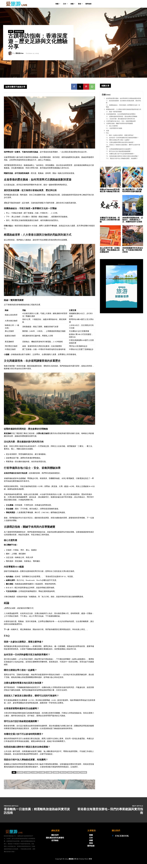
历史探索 (20, 772)
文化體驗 (49, 772)
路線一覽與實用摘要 (115, 111)
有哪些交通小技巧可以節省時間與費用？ (121, 154)
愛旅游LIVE (72, 859)
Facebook (122, 836)
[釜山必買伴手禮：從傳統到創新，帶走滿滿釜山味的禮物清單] (110, 235)
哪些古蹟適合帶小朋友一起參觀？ (119, 140)
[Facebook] (74, 87)
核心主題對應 (113, 126)
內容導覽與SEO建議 (116, 128)
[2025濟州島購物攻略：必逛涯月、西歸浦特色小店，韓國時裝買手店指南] (132, 205)
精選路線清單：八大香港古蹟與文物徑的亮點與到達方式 (123, 109)
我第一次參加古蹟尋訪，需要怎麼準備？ (121, 135)
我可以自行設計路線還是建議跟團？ (120, 151)
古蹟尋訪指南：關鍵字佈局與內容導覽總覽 (119, 123)
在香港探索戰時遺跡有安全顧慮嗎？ (120, 149)
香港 (10, 31)
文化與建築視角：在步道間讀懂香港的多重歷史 (121, 114)
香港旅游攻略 (19, 31)
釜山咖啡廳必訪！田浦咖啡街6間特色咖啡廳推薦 (132, 190)
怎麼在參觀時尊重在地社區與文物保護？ (121, 142)
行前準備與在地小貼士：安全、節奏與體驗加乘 (121, 121)
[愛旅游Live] (10, 53)
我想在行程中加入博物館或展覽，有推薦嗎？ (124, 158)
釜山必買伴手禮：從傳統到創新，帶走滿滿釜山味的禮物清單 (110, 250)
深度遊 (70, 772)
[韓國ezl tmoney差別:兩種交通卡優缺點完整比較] (110, 177)
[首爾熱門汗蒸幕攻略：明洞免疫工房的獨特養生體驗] (110, 205)
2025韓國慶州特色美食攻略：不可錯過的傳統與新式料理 (132, 250)
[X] (80, 87)
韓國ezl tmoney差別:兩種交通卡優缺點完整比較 (110, 190)
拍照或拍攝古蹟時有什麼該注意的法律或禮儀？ (124, 156)
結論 (107, 130)
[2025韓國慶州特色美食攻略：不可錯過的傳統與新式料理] (132, 235)
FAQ (107, 133)
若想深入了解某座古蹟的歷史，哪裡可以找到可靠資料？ (123, 146)
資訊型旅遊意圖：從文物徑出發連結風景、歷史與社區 (123, 101)
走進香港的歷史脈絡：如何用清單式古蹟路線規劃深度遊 (123, 98)
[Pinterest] (86, 87)
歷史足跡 (63, 772)
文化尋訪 (34, 772)
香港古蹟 (76, 772)
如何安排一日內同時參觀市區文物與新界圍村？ (124, 137)
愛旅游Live (20, 53)
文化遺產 (41, 772)
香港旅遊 (83, 772)
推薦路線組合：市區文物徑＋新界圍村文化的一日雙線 (123, 106)
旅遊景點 (56, 772)
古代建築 (27, 772)
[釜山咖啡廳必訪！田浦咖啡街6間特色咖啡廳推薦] (132, 177)
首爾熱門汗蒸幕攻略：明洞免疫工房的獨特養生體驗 (110, 220)
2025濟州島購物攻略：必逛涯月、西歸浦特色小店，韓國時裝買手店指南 (132, 220)
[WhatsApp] (92, 87)
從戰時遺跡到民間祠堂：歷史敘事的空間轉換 (123, 116)
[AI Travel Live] (16, 4)
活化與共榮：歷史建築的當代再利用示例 (122, 119)
